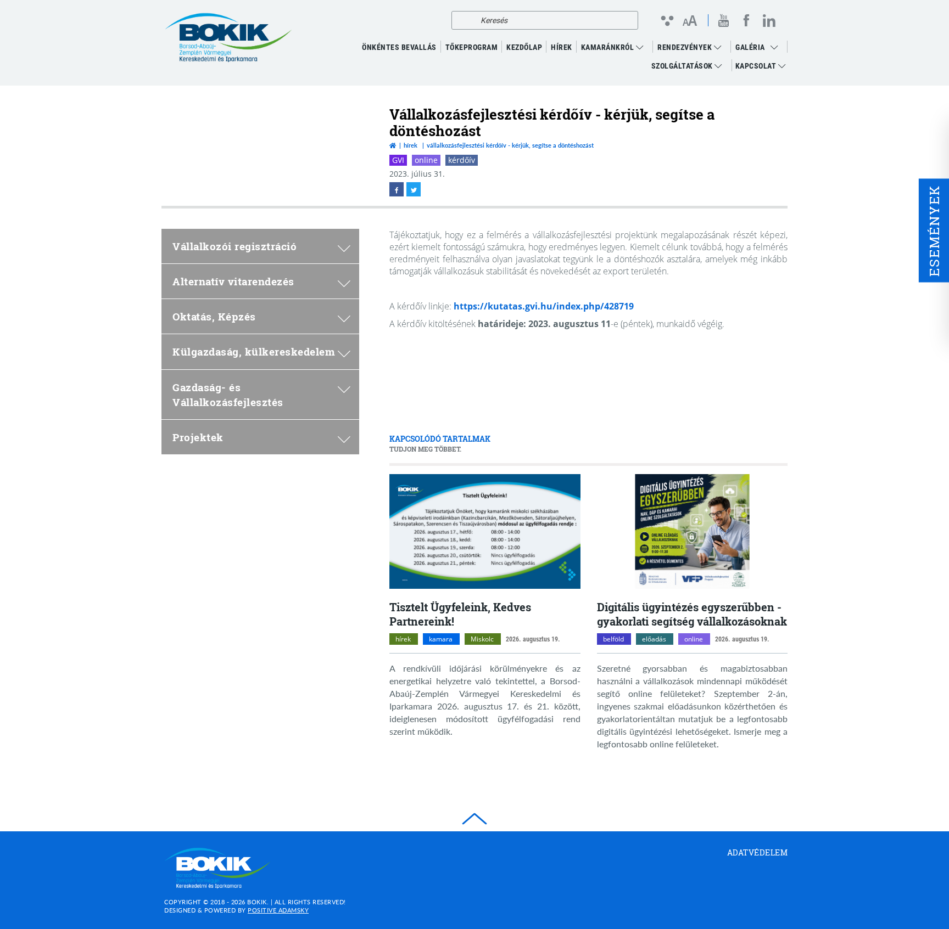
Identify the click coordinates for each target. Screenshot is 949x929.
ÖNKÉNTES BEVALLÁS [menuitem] (399, 47)
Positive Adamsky (278, 910)
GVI (398, 160)
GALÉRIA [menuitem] (750, 47)
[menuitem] (777, 47)
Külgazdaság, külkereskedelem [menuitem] (253, 351)
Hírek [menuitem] (561, 47)
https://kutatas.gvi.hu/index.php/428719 (544, 306)
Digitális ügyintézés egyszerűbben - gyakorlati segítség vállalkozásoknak (692, 614)
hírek (403, 639)
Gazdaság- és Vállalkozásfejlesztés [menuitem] (227, 394)
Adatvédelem (757, 852)
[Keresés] (462, 20)
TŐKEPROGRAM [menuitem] (471, 47)
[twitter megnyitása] (413, 189)
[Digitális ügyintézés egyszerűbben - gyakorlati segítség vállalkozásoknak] (692, 531)
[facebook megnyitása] (396, 189)
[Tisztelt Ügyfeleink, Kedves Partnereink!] (484, 531)
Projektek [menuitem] (198, 437)
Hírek (410, 145)
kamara (441, 639)
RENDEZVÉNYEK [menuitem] (685, 47)
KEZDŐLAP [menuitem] (524, 47)
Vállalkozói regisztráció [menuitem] (234, 246)
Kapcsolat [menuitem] (756, 65)
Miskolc (482, 639)
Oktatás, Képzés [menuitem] (214, 316)
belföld (613, 639)
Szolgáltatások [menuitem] (683, 65)
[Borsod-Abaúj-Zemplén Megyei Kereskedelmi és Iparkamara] (228, 38)
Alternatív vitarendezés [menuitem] (233, 281)
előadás (654, 639)
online (426, 160)
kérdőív (461, 160)
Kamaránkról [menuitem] (608, 47)
